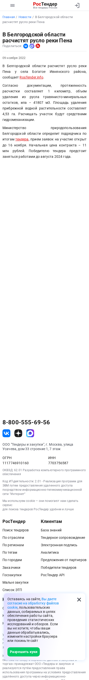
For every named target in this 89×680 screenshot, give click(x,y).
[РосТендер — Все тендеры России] (45, 5)
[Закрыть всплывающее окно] (79, 599)
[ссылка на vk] (6, 433)
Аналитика (50, 552)
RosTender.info (31, 77)
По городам (12, 560)
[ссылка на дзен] (18, 433)
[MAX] (31, 46)
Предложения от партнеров (64, 560)
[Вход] (77, 5)
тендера (21, 139)
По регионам (13, 545)
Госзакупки (12, 575)
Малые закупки (15, 582)
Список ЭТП (12, 590)
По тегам (9, 552)
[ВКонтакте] (25, 46)
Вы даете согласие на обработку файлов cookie (33, 603)
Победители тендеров (58, 568)
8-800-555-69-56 (26, 422)
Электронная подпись (59, 545)
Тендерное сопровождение (63, 538)
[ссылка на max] (30, 433)
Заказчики (11, 568)
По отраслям (13, 538)
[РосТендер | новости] (38, 46)
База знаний (51, 530)
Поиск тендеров (15, 530)
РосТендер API (53, 575)
